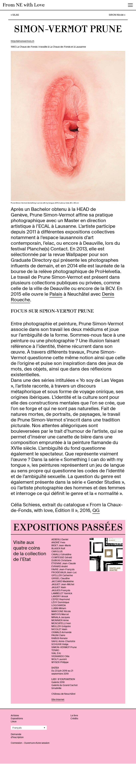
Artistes (15, 715)
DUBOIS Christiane (61, 560)
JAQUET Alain (58, 587)
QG (96, 510)
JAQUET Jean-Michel (62, 584)
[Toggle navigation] (130, 5)
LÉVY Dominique (60, 602)
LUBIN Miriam (58, 608)
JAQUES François (60, 590)
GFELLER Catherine (62, 575)
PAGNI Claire (58, 635)
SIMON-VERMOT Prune (64, 647)
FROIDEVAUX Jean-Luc (64, 572)
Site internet (57, 699)
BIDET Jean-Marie (61, 545)
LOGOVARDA (58, 605)
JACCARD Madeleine (62, 581)
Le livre (74, 715)
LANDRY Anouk (59, 596)
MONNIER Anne (60, 620)
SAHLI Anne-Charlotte (63, 641)
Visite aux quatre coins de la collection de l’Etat (29, 550)
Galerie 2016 (58, 682)
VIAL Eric (56, 653)
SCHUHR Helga (59, 644)
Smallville (56, 688)
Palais (55, 294)
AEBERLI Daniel (59, 539)
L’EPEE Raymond (60, 599)
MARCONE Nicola (61, 611)
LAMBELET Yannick (61, 593)
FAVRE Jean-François (62, 569)
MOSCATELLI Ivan (61, 623)
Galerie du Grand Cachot (64, 685)
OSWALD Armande (61, 632)
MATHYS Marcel (60, 614)
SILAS (15, 14)
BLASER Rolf (58, 548)
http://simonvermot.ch (22, 41)
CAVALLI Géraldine (61, 554)
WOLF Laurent (59, 659)
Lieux (13, 721)
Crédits (74, 718)
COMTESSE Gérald (61, 557)
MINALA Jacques (60, 617)
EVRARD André (59, 566)
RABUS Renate (59, 638)
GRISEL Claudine (60, 578)
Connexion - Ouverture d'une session (30, 742)
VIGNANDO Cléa (60, 656)
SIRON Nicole (116, 14)
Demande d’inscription (17, 736)
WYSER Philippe (59, 662)
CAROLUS (57, 551)
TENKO (55, 650)
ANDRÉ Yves (58, 542)
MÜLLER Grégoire (61, 626)
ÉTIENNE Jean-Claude (63, 563)
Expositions (17, 718)
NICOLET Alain (59, 629)
